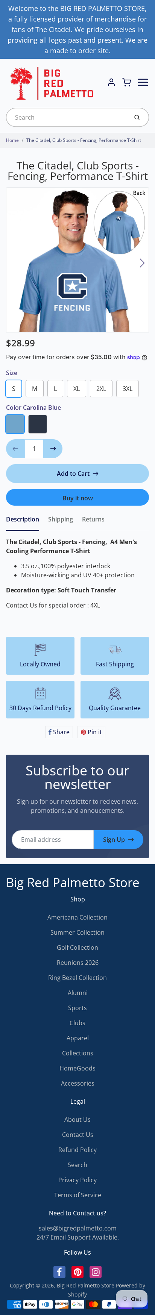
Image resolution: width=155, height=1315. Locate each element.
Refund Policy (77, 1150)
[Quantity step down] (15, 448)
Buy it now (77, 498)
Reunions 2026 (78, 962)
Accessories (77, 1083)
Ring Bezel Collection (77, 978)
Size (11, 373)
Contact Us (77, 1134)
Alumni (78, 993)
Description (22, 519)
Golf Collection (77, 947)
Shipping (60, 519)
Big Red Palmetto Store (73, 882)
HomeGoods (77, 1068)
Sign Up (114, 839)
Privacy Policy (77, 1180)
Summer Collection (77, 932)
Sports (77, 1008)
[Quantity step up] (53, 448)
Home (12, 140)
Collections (77, 1053)
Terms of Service (77, 1195)
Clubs (77, 1023)
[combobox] (66, 117)
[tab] (27, 521)
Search (77, 1165)
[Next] (142, 263)
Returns (93, 519)
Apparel (78, 1038)
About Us (77, 1119)
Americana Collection (77, 917)
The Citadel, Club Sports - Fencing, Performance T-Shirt (83, 140)
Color (33, 407)
